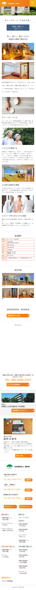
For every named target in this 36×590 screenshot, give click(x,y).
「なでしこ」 (22, 535)
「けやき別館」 (23, 561)
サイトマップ (8, 506)
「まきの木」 (23, 566)
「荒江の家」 (6, 518)
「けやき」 (7, 524)
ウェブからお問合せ (14, 384)
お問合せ (28, 480)
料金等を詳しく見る (14, 315)
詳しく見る (19, 455)
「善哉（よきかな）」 (7, 529)
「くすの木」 (5, 556)
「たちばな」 (23, 524)
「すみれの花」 (23, 572)
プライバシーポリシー (26, 506)
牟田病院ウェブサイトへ (20, 410)
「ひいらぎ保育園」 (7, 581)
